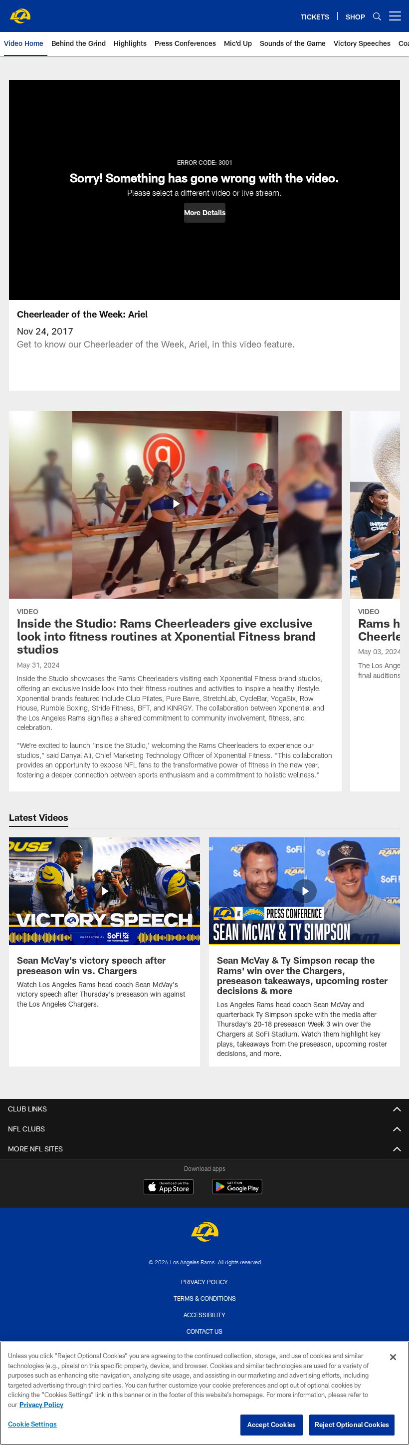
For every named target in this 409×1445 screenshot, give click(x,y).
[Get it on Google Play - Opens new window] (237, 1191)
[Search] (377, 16)
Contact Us (204, 1331)
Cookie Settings (32, 1424)
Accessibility (204, 1314)
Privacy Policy (204, 1281)
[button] (204, 213)
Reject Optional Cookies (352, 1425)
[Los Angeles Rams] (204, 1233)
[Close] (393, 1357)
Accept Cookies (271, 1425)
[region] (204, 1393)
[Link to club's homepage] (20, 12)
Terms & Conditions (205, 1298)
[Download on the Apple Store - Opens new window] (168, 1187)
